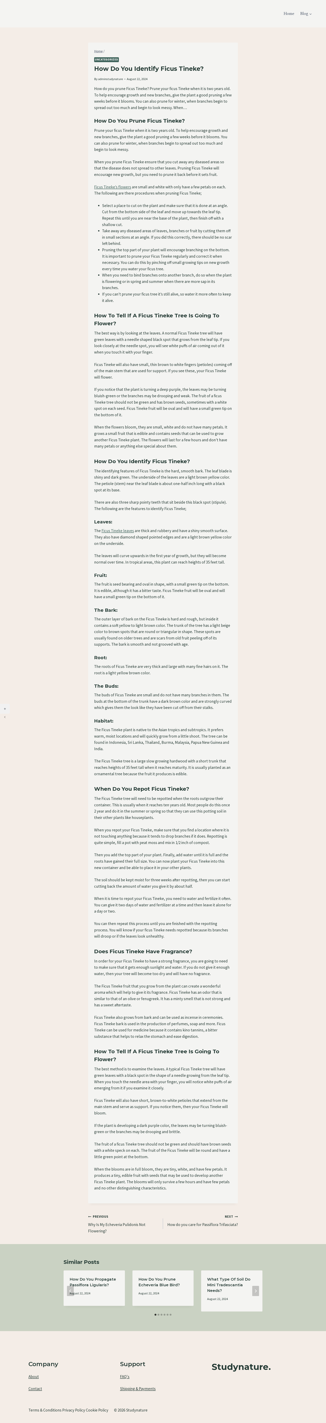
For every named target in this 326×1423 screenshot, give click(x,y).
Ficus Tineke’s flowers (112, 186)
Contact (35, 1388)
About (33, 1376)
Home (289, 14)
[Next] (255, 1291)
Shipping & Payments (138, 1388)
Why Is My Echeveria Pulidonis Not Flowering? (116, 1224)
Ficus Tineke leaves (117, 530)
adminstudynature (110, 79)
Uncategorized (106, 59)
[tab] (155, 1315)
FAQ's (124, 1376)
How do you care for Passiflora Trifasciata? (202, 1220)
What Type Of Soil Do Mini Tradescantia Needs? (228, 1285)
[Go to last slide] (70, 1291)
